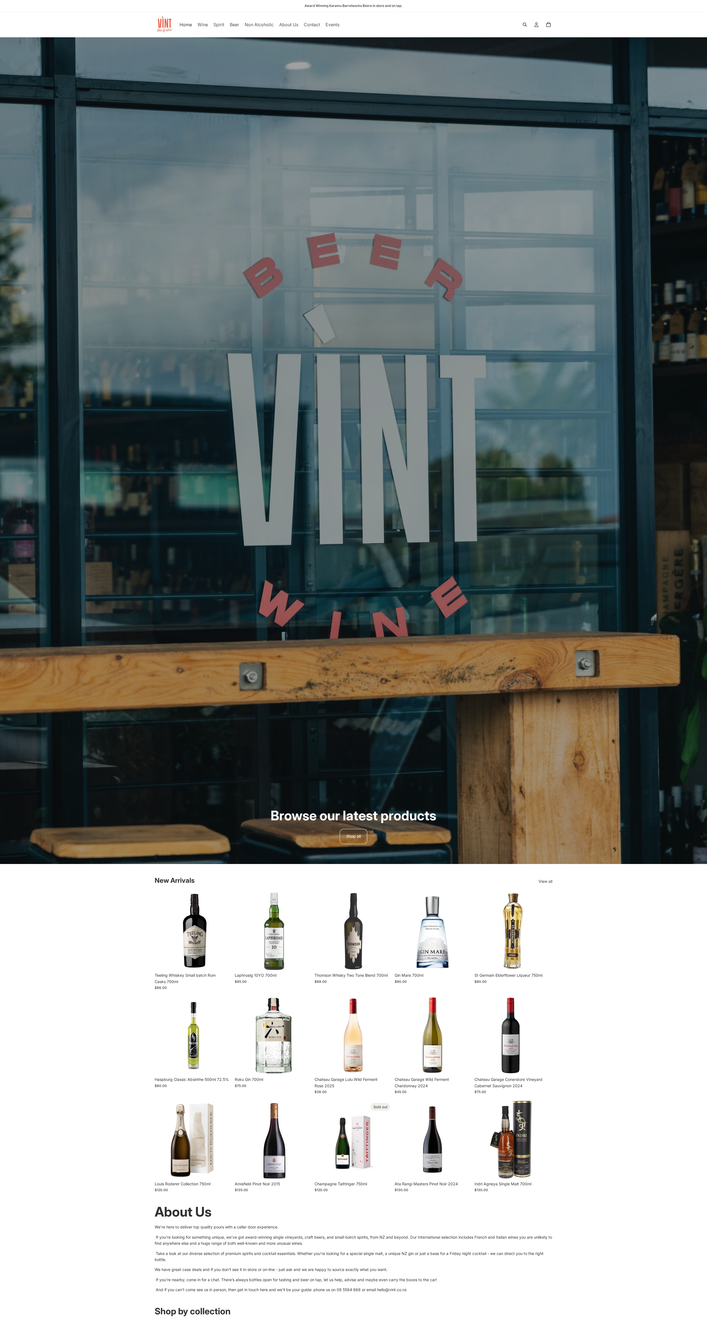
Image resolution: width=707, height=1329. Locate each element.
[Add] (224, 961)
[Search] (525, 25)
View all (545, 881)
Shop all (353, 836)
